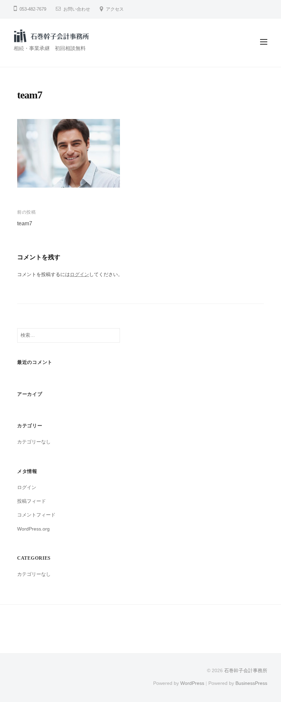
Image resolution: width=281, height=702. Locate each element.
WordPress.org (33, 529)
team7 (24, 223)
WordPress (192, 683)
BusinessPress (251, 683)
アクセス (115, 9)
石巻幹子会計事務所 (245, 670)
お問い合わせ (76, 9)
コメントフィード (36, 514)
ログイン (79, 274)
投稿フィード (31, 501)
